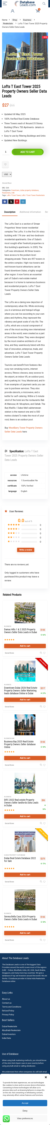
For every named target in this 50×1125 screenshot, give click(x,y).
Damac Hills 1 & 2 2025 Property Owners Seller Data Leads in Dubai (20, 631)
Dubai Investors (9, 1034)
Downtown (15, 190)
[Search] (44, 3)
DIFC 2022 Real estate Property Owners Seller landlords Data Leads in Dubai (21, 802)
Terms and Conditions (11, 1007)
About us (6, 999)
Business (27, 20)
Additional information (30, 212)
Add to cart (27, 152)
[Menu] (5, 3)
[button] (45, 1077)
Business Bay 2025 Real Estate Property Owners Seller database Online (20, 744)
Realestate (8, 23)
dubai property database (29, 190)
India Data (6, 1038)
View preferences (25, 1118)
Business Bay (9, 738)
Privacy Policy (8, 1014)
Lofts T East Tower (14, 195)
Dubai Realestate (9, 1026)
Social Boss (6, 183)
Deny (25, 1111)
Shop (14, 20)
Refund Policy (8, 1011)
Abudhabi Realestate (11, 1030)
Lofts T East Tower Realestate (33, 195)
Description (9, 212)
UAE (13, 193)
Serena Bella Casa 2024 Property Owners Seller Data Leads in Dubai (20, 918)
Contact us (7, 1003)
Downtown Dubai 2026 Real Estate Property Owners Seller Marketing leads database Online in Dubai (20, 690)
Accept (25, 1103)
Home (4, 20)
